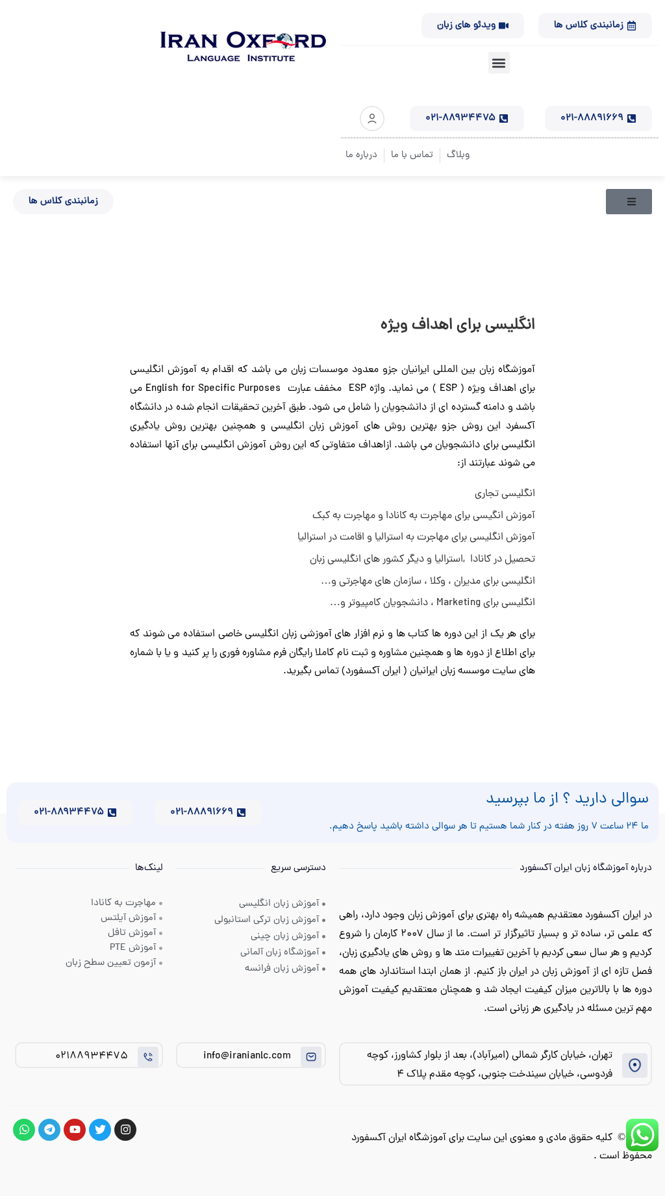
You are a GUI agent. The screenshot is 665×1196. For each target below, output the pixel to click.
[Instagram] (125, 1130)
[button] (499, 62)
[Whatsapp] (24, 1130)
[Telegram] (49, 1130)
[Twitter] (100, 1130)
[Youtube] (75, 1130)
